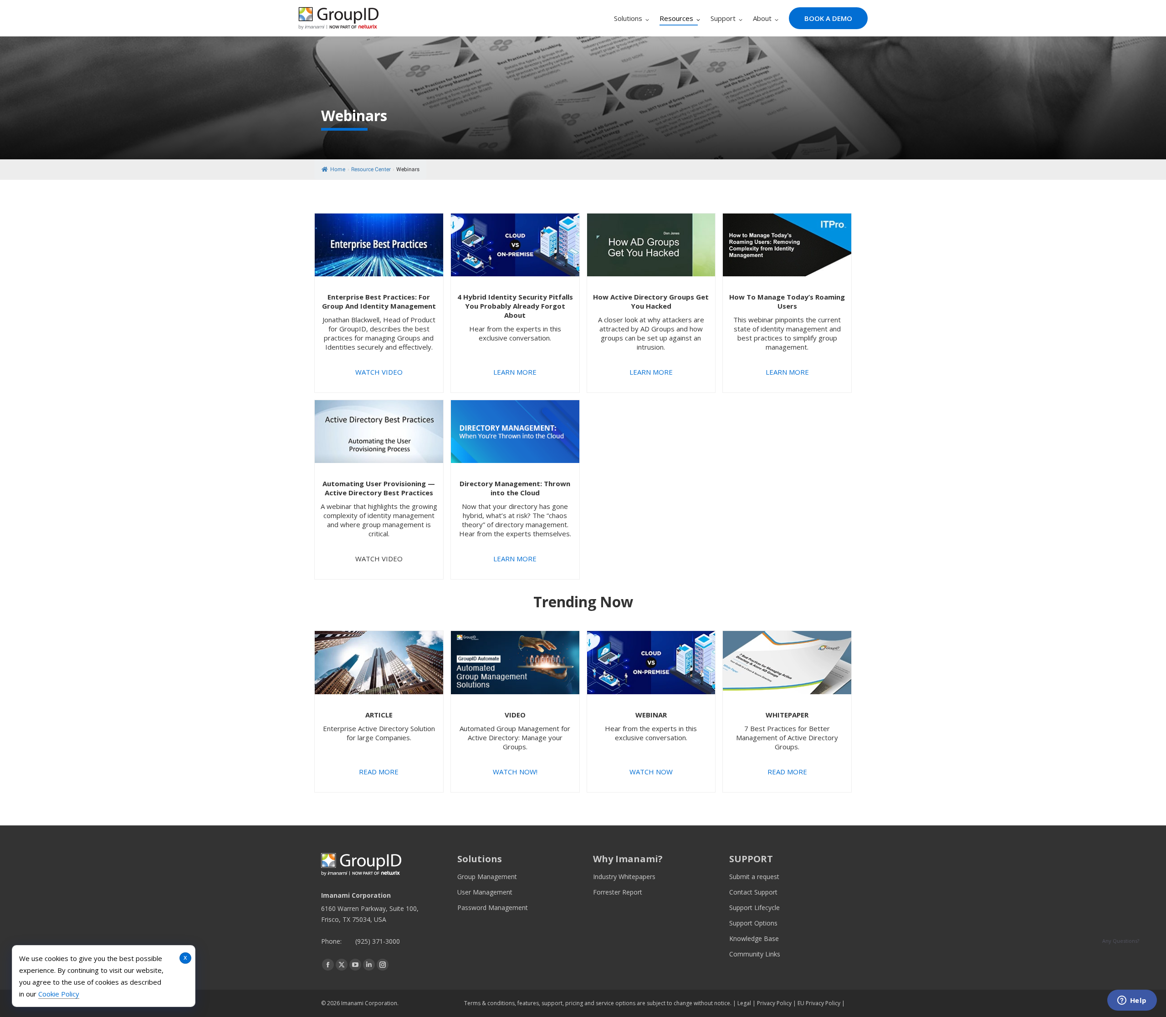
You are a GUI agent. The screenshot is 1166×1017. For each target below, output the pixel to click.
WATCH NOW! (515, 771)
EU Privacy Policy (819, 1003)
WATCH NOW (651, 771)
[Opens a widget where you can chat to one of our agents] (1132, 1001)
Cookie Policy (58, 993)
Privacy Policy (774, 1003)
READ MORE (379, 771)
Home (337, 169)
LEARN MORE (515, 371)
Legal (744, 1003)
